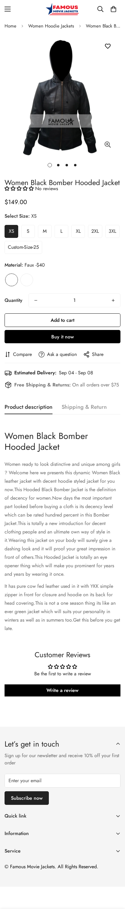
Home (10, 26)
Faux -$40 (11, 280)
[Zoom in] (107, 145)
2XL (95, 231)
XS (11, 231)
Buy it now (62, 336)
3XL (112, 231)
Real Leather (27, 280)
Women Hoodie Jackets (51, 26)
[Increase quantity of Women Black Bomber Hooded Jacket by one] (113, 300)
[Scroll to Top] (114, 877)
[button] (113, 9)
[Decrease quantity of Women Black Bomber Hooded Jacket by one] (36, 300)
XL (78, 231)
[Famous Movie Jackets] (62, 9)
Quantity (13, 300)
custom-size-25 (23, 247)
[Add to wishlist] (107, 46)
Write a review (62, 690)
